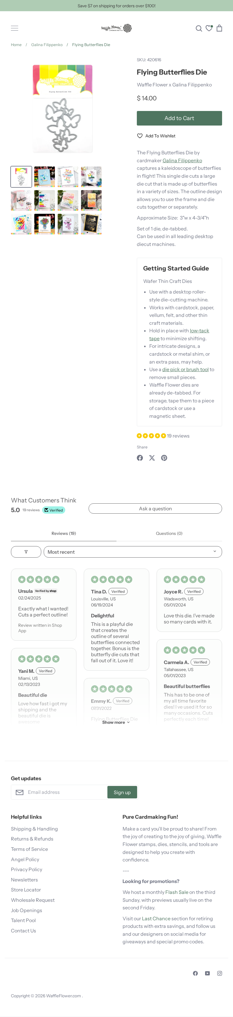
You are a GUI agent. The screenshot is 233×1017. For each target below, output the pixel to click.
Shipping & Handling (34, 829)
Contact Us (23, 931)
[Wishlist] (209, 29)
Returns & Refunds (32, 839)
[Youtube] (207, 973)
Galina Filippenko (182, 160)
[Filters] (26, 552)
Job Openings (26, 910)
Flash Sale (176, 892)
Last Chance (156, 918)
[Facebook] (195, 973)
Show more (113, 722)
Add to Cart (179, 118)
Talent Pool (23, 920)
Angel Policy (25, 859)
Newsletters (24, 880)
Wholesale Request (33, 900)
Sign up (122, 792)
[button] (152, 436)
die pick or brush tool (185, 369)
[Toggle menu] (14, 28)
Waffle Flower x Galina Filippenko (174, 85)
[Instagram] (220, 973)
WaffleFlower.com (64, 995)
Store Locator (26, 890)
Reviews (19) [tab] (64, 533)
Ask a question (155, 508)
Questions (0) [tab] (169, 533)
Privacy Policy (26, 869)
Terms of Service (29, 849)
